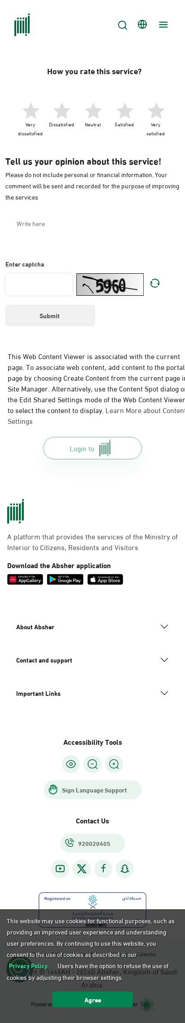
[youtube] (60, 868)
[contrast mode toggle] (71, 764)
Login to (82, 447)
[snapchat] (124, 868)
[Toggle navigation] (162, 24)
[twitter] (81, 868)
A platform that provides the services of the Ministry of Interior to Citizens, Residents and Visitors (92, 541)
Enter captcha (24, 264)
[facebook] (103, 868)
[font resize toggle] (92, 764)
